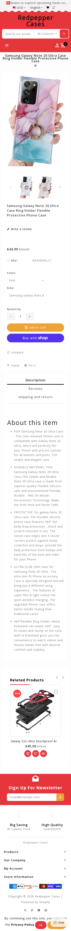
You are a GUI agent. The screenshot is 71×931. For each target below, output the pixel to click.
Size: (10, 288)
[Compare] (55, 7)
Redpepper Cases (35, 20)
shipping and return (35, 397)
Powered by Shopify (35, 902)
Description (36, 380)
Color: (11, 273)
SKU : (15, 260)
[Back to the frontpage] (35, 65)
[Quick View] (43, 753)
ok (41, 925)
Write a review (21, 229)
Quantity (14, 309)
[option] (26, 187)
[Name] (60, 797)
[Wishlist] (48, 7)
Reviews (36, 388)
